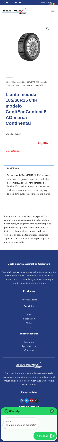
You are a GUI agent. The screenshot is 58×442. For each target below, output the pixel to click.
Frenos (29, 327)
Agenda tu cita (29, 346)
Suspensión (29, 318)
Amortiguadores (29, 299)
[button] (47, 28)
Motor (29, 323)
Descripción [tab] (13, 168)
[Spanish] (54, 4)
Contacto (29, 350)
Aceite (29, 314)
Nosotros (29, 342)
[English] (50, 4)
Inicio (8, 82)
